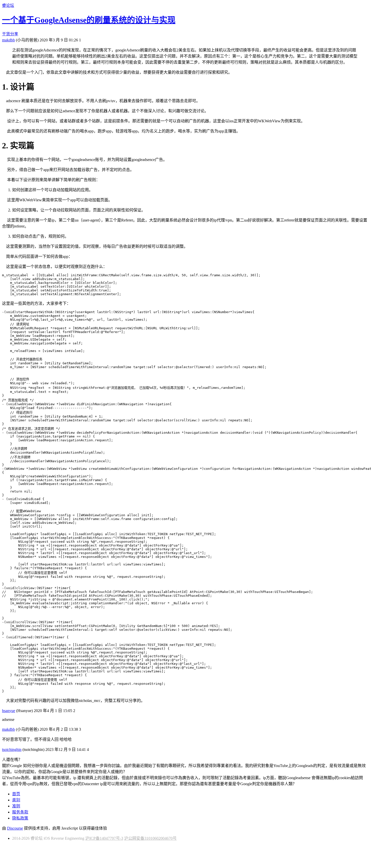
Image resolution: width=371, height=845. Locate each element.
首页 (16, 794)
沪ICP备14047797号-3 (104, 838)
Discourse (15, 828)
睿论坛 (8, 5)
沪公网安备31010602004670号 (150, 838)
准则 (16, 806)
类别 (16, 800)
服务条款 (20, 812)
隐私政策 (20, 818)
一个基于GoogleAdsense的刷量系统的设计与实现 (88, 19)
